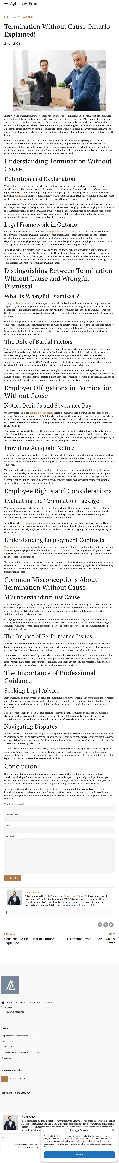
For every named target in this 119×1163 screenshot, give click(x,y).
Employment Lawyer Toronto (14, 1036)
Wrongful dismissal (14, 303)
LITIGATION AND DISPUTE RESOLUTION (20, 1052)
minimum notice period (41, 412)
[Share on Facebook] (100, 924)
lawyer (20, 719)
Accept (79, 1154)
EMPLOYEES (7, 1041)
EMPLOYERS (7, 1047)
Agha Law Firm (23, 3)
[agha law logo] (10, 985)
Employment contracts (16, 547)
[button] (113, 1130)
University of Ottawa (74, 896)
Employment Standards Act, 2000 (65, 231)
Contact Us (6, 1058)
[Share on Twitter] (105, 924)
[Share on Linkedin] (111, 924)
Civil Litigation (25, 1147)
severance (20, 195)
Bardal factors (16, 349)
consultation (30, 523)
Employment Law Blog (19, 17)
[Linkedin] (7, 912)
